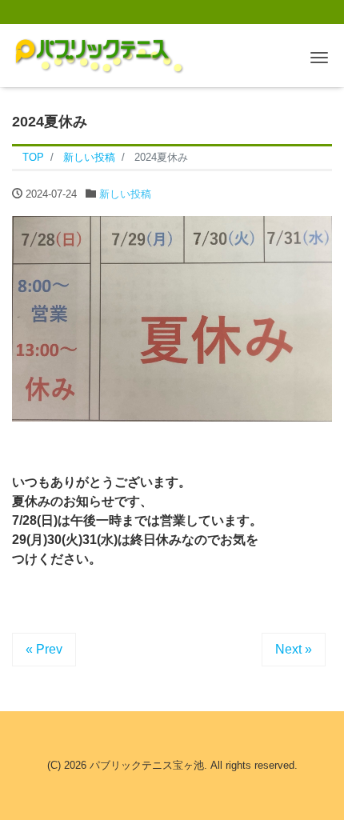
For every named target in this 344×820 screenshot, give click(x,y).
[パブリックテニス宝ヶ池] (98, 53)
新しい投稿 (125, 194)
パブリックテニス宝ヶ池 (147, 765)
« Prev (44, 649)
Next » (293, 649)
